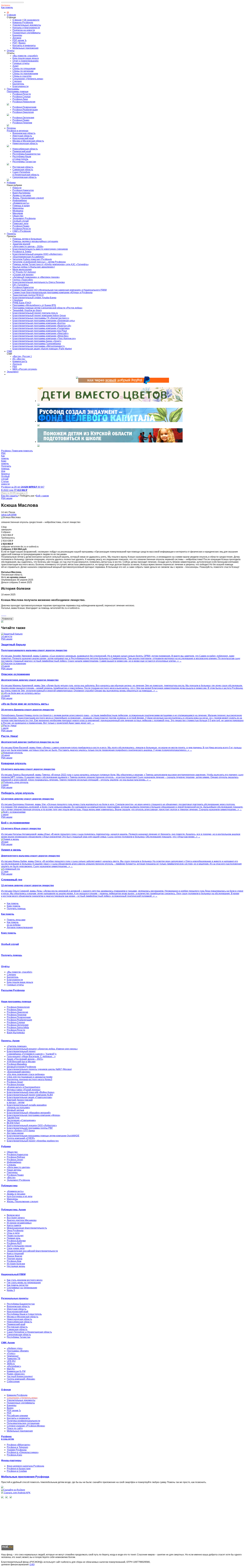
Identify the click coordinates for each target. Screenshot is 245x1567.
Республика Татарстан (24, 161)
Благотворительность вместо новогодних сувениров (40, 249)
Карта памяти (14, 1225)
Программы (13, 89)
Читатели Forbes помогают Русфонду (32, 259)
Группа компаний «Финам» (21, 1379)
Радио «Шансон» (16, 1374)
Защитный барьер (13, 644)
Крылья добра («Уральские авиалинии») (33, 267)
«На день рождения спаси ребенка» (26, 1074)
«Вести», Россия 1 (22, 356)
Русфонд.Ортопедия (23, 117)
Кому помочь (13, 906)
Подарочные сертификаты (26, 33)
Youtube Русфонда (17, 1450)
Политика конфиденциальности (23, 1421)
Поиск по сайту (15, 1428)
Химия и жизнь (11, 849)
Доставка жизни (15, 1133)
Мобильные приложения (25, 48)
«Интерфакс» (14, 1366)
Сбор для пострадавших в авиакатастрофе (29, 1077)
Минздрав (17, 213)
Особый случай (20, 221)
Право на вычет (15, 1235)
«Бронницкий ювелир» (19, 1072)
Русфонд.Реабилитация (25, 109)
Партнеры (12, 1172)
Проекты (11, 234)
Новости (16, 188)
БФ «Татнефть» (20, 285)
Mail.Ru (11, 1369)
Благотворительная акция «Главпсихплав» (29, 1097)
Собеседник (13, 1381)
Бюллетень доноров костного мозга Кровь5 (29, 1079)
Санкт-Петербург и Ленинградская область (25, 173)
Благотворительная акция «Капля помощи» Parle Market (42, 348)
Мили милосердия (22, 269)
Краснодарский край (23, 138)
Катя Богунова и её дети (19, 1196)
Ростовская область (22, 167)
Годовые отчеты (20, 63)
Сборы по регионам (22, 71)
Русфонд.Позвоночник (24, 107)
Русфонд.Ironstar (15, 1084)
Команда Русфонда (22, 22)
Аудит (15, 66)
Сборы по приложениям (25, 73)
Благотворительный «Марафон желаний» (29, 1112)
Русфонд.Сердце (21, 96)
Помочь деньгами (16, 920)
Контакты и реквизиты (24, 45)
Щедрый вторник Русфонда (21, 1066)
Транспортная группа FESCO (28, 295)
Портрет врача (14, 1258)
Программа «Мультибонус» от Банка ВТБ (34, 305)
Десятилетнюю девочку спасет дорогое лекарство (30, 680)
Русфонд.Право (20, 120)
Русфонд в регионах (17, 130)
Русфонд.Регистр (21, 94)
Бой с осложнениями (15, 822)
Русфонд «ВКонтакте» (18, 1445)
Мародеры (18, 208)
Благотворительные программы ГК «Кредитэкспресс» (40, 318)
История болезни (16, 1264)
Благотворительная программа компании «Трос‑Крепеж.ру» (44, 338)
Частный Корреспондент (20, 1376)
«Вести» (11, 1177)
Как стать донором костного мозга (24, 1280)
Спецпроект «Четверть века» (27, 79)
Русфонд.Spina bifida (18, 1027)
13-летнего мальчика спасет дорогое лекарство (28, 769)
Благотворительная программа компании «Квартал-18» (41, 326)
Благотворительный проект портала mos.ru (35, 313)
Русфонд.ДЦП (14, 1243)
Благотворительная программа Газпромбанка (36, 343)
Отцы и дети (13, 1233)
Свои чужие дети (16, 1248)
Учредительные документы (26, 25)
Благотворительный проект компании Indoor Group (39, 315)
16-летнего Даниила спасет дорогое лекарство (27, 709)
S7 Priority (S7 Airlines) (24, 272)
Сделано (17, 81)
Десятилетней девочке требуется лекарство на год (30, 742)
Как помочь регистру (17, 1285)
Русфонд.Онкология (23, 112)
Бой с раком (42, 496)
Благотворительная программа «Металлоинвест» (38, 346)
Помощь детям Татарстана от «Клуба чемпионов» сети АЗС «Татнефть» (50, 264)
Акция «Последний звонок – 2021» (25, 1059)
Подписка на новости (23, 30)
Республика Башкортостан (26, 154)
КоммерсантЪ (19, 361)
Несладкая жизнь (16, 1266)
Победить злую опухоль (17, 793)
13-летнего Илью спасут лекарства (21, 828)
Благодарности (20, 86)
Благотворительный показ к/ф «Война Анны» (30, 1092)
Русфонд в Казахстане (19, 1468)
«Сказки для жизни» (23, 274)
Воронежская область (23, 133)
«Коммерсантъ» (20, 203)
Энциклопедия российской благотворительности (32, 1251)
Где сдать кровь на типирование (24, 1282)
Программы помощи (17, 91)
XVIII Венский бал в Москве (21, 1061)
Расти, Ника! (9, 736)
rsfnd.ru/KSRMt (8, 515)
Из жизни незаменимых (19, 1223)
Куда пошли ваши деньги (25, 58)
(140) (32, 1564)
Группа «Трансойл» (22, 280)
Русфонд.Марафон (17, 1064)
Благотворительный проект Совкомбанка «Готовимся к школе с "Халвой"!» (32, 1052)
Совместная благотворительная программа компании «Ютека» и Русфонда (52, 292)
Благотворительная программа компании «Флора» (33, 1115)
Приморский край (21, 151)
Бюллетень (18, 84)
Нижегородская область (25, 143)
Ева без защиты (9, 496)
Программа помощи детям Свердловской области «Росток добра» (47, 308)
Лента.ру (17, 364)
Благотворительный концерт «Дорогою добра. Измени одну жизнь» (42, 1049)
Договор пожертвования (20, 927)
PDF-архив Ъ (19, 40)
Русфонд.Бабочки (16, 1241)
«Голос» (11, 1353)
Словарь (11, 1165)
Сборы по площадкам (23, 68)
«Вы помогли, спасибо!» (25, 56)
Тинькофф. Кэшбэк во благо (27, 310)
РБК (14, 366)
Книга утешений (15, 1253)
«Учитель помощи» (17, 1046)
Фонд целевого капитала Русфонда (25, 1466)
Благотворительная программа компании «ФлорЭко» (40, 336)
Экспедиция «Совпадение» (21, 1120)
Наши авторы (14, 1170)
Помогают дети (20, 223)
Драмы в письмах (21, 195)
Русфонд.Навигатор (23, 190)
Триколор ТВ (13, 1358)
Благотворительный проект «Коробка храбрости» (33, 1141)
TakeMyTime (13, 1118)
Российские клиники (17, 1415)
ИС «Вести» (18, 359)
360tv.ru (11, 1363)
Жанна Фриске (14, 1256)
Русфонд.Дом (14, 1261)
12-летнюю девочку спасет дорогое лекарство (27, 885)
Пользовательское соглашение (23, 1423)
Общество (17, 216)
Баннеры (17, 35)
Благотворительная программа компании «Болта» (39, 323)
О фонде (11, 15)
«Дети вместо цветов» (18, 1167)
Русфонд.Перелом (22, 123)
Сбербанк (17, 300)
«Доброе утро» (15, 1348)
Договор (16, 38)
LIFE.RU (11, 1361)
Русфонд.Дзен (14, 1455)
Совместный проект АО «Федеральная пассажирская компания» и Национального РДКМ (59, 290)
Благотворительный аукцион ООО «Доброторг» (37, 254)
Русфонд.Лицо (20, 99)
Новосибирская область (25, 149)
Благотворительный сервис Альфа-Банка (34, 297)
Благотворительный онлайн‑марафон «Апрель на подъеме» (27, 1106)
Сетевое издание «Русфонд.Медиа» (26, 1426)
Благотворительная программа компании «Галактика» (41, 328)
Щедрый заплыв (15, 1110)
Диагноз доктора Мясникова (21, 1220)
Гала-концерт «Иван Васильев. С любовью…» (31, 1056)
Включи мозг (13, 1215)
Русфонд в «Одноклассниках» (23, 1452)
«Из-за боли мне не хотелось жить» (25, 703)
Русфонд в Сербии (17, 1471)
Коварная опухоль (13, 763)
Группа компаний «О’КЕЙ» (21, 1138)
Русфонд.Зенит (15, 1082)
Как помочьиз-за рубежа (13, 923)
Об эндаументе (31, 20)
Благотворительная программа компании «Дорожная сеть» (43, 320)
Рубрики (11, 182)
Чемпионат (13, 1356)
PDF (14, 43)
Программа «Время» (18, 1351)
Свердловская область (24, 177)
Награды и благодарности (26, 27)
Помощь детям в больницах (27, 239)
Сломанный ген (11, 879)
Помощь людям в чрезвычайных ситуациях (35, 241)
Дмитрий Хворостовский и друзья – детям (20, 1101)
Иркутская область (22, 136)
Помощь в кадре (21, 205)
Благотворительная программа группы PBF (30, 1128)
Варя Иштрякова (21, 193)
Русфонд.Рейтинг (16, 1157)
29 (8, 12)
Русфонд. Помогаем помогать (17, 451)
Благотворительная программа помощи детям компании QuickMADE (43, 1135)
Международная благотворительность (27, 1228)
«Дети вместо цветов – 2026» (27, 246)
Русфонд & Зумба (21, 251)
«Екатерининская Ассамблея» (28, 257)
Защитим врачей (21, 244)
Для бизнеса (5, 5)
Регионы (11, 128)
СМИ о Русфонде (21, 231)
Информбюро (19, 200)
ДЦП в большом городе (19, 1246)
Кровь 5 (11, 1290)
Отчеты (10, 50)
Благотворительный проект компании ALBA (30, 1095)
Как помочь (7, 7)
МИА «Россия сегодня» (24, 369)
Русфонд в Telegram (17, 1447)
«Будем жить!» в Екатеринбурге (23, 1087)
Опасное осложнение (15, 674)
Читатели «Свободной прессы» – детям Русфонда (39, 262)
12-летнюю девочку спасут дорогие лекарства (27, 799)
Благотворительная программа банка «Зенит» (36, 341)
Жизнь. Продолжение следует (28, 198)
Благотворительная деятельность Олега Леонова (38, 282)
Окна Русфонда (15, 1230)
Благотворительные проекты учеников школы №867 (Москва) (39, 1069)
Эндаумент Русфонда (24, 218)
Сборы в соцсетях (21, 76)
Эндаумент (13, 371)
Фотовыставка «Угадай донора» (24, 1089)
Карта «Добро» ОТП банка (21, 1130)
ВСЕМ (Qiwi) (13, 1123)
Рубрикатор (7, 619)
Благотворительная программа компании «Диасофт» (40, 333)
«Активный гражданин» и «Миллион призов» (36, 277)
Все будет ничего (16, 1218)
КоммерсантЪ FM (16, 1371)
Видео (22, 43)
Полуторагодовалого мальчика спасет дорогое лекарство (34, 650)
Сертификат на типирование (22, 1288)
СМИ (9, 351)
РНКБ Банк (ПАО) (21, 303)
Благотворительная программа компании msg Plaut (39, 331)
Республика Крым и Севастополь (21, 157)
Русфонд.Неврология (23, 102)
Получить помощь (16, 908)
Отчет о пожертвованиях (25, 61)
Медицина (17, 211)
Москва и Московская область (28, 141)
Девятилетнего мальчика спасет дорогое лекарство (30, 856)
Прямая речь (13, 1238)
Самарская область (22, 169)
